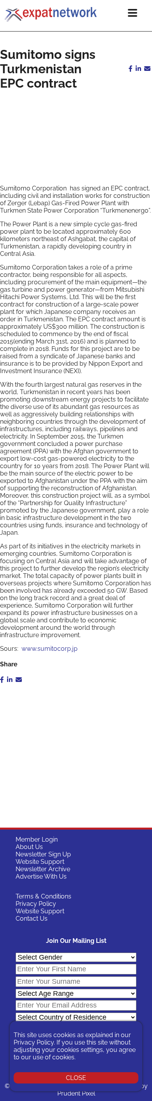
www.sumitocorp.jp (49, 648)
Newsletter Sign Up (43, 854)
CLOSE (76, 1078)
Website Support (40, 861)
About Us (29, 847)
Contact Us (32, 918)
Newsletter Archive (43, 869)
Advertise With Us (41, 876)
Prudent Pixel (76, 1093)
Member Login (37, 839)
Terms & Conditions (43, 896)
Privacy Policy (36, 903)
